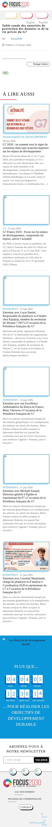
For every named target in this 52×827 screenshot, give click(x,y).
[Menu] (47, 4)
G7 (5, 73)
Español (43, 22)
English (30, 22)
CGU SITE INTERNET (25, 792)
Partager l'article (40, 64)
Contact (26, 807)
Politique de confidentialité (24, 799)
